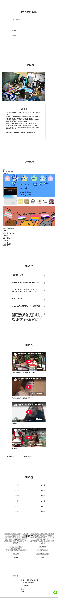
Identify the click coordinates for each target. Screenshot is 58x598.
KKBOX (14, 30)
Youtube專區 (10, 456)
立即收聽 (5, 173)
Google (14, 35)
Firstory (14, 41)
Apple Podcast (16, 20)
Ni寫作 (51, 3)
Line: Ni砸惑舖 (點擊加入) (29, 583)
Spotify (14, 25)
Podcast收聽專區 (27, 456)
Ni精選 (45, 3)
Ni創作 (39, 3)
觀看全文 (16, 557)
